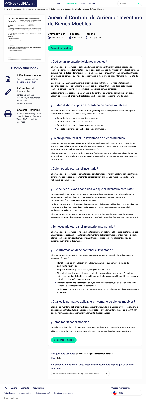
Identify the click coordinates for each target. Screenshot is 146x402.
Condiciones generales (63, 393)
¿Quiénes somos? (42, 393)
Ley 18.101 (132, 310)
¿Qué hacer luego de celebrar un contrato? (95, 354)
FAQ (83, 4)
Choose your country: (120, 388)
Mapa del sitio (25, 393)
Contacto (25, 388)
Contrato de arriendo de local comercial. (74, 121)
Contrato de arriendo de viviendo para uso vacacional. (81, 125)
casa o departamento (77, 177)
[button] (106, 373)
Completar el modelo (61, 48)
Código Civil (117, 307)
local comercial (97, 177)
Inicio (59, 4)
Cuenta (14, 388)
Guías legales (9, 393)
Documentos (71, 4)
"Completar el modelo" (26, 82)
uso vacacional (115, 177)
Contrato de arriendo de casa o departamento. (77, 118)
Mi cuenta (93, 4)
